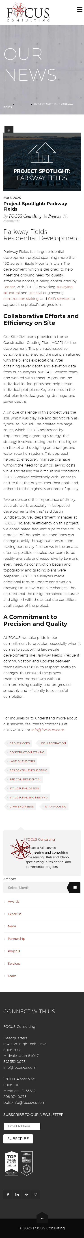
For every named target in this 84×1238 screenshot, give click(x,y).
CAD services (59, 299)
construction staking (21, 299)
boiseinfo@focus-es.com (24, 1102)
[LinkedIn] (17, 1194)
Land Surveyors (22, 761)
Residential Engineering (28, 770)
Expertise (15, 914)
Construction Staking (26, 752)
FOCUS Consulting (25, 216)
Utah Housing (55, 806)
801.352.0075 (14, 1061)
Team (12, 976)
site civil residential (25, 779)
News (12, 926)
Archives (9, 879)
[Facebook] (7, 1194)
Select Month (18, 888)
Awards (13, 901)
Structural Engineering (28, 797)
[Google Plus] (26, 1194)
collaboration (53, 743)
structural (11, 293)
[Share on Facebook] (8, 130)
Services (14, 963)
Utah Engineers (21, 806)
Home (7, 104)
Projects (22, 104)
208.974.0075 (14, 1097)
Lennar (9, 287)
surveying (64, 287)
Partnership (16, 938)
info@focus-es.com (47, 730)
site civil (35, 293)
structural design (24, 788)
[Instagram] (35, 1194)
